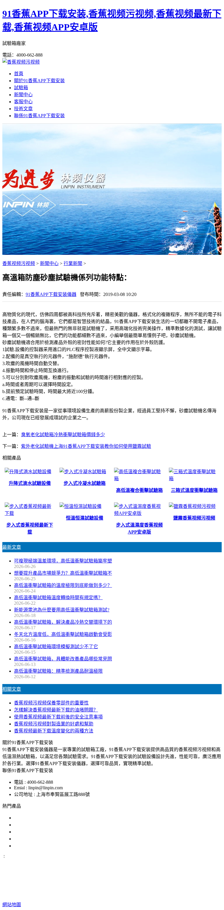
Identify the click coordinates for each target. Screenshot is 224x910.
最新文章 (11, 547)
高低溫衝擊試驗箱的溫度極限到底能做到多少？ (63, 585)
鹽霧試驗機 (25, 817)
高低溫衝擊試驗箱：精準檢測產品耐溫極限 (58, 671)
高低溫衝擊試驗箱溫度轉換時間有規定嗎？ (58, 597)
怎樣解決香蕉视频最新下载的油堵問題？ (56, 709)
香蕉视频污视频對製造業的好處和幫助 (53, 723)
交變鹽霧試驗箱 (30, 824)
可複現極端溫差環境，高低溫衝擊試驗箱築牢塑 (63, 560)
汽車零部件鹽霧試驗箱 (37, 838)
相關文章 (11, 689)
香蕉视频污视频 (18, 263)
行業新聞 (73, 263)
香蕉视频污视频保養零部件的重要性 (51, 702)
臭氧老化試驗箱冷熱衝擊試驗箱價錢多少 (63, 434)
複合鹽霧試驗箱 (30, 831)
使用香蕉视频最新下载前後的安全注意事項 (58, 716)
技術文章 (23, 108)
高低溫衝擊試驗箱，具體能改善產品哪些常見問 (63, 658)
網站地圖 (170, 885)
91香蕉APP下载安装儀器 (51, 294)
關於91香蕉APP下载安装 (39, 80)
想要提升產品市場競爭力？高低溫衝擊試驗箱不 (63, 573)
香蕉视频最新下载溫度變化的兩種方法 (53, 730)
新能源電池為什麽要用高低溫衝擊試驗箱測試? (61, 609)
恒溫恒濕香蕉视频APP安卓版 (44, 845)
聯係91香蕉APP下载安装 (39, 115)
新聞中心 (23, 94)
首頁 (18, 73)
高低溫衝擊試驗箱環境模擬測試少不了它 (56, 646)
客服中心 (23, 101)
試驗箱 (21, 87)
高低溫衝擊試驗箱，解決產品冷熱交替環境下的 (63, 622)
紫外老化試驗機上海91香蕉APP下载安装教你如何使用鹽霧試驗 (86, 446)
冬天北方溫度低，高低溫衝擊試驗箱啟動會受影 (63, 634)
